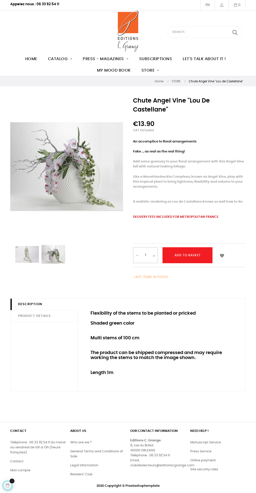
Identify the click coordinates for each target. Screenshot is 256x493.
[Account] (221, 5)
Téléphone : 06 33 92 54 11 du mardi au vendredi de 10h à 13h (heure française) (38, 447)
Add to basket (187, 255)
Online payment (203, 460)
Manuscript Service (205, 442)
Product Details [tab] (34, 316)
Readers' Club (81, 474)
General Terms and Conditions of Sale (96, 454)
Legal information (84, 465)
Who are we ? (81, 442)
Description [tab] (30, 304)
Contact (17, 461)
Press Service (201, 451)
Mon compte (20, 470)
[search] (235, 32)
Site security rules (204, 469)
